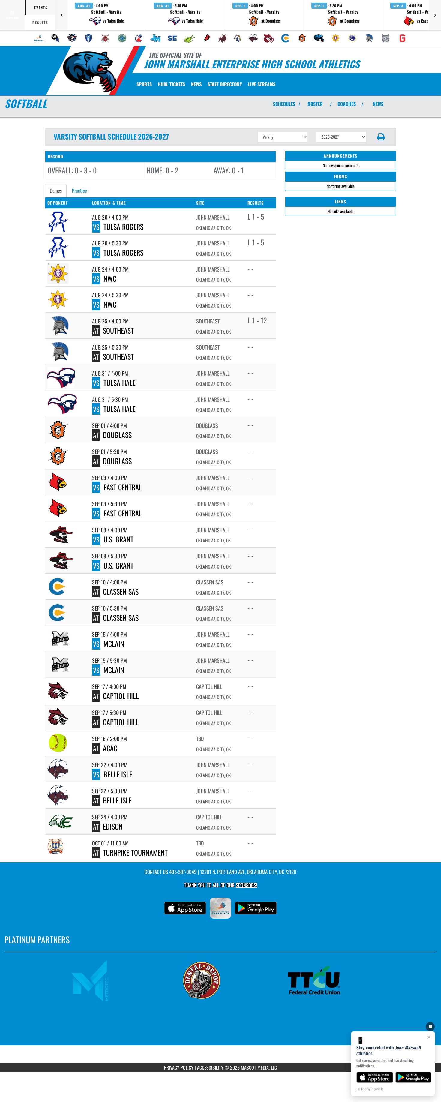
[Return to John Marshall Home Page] (89, 71)
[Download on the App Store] (374, 1077)
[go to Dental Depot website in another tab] (220, 980)
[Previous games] (62, 15)
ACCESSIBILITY (210, 1067)
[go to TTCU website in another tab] (333, 980)
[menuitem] (38, 38)
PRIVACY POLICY (179, 1067)
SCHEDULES (284, 104)
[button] (107, 15)
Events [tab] (41, 7)
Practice (79, 190)
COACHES (347, 104)
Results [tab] (40, 22)
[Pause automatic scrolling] (430, 1026)
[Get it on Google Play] (413, 1077)
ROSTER (315, 104)
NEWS (378, 104)
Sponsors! (246, 885)
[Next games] (435, 15)
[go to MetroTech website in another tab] (108, 980)
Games (56, 190)
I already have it (369, 1089)
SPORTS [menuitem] (144, 84)
